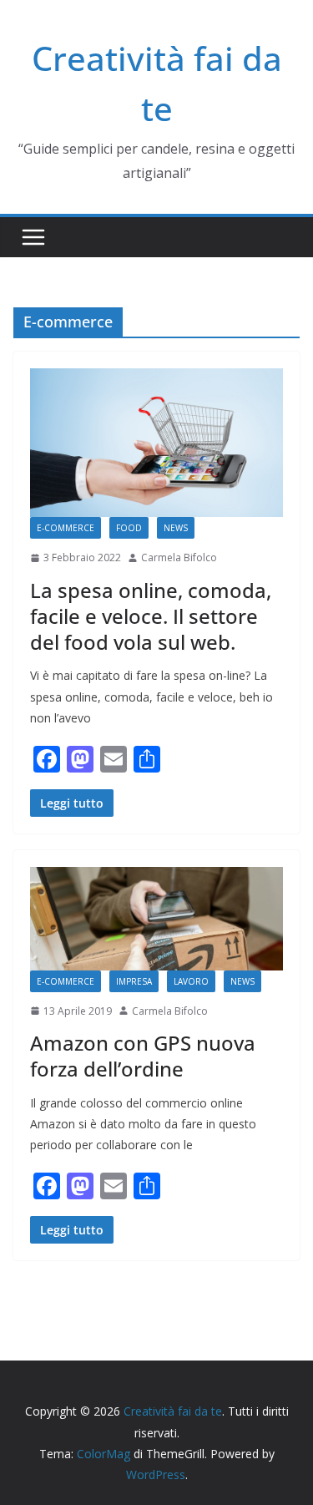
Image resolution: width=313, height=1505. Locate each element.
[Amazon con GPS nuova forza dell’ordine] (156, 918)
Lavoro (191, 981)
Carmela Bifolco (179, 557)
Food (129, 528)
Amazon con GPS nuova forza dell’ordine (142, 1055)
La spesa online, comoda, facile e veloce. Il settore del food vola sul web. (150, 616)
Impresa (134, 981)
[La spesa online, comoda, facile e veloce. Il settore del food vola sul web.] (156, 442)
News (176, 528)
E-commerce (65, 528)
